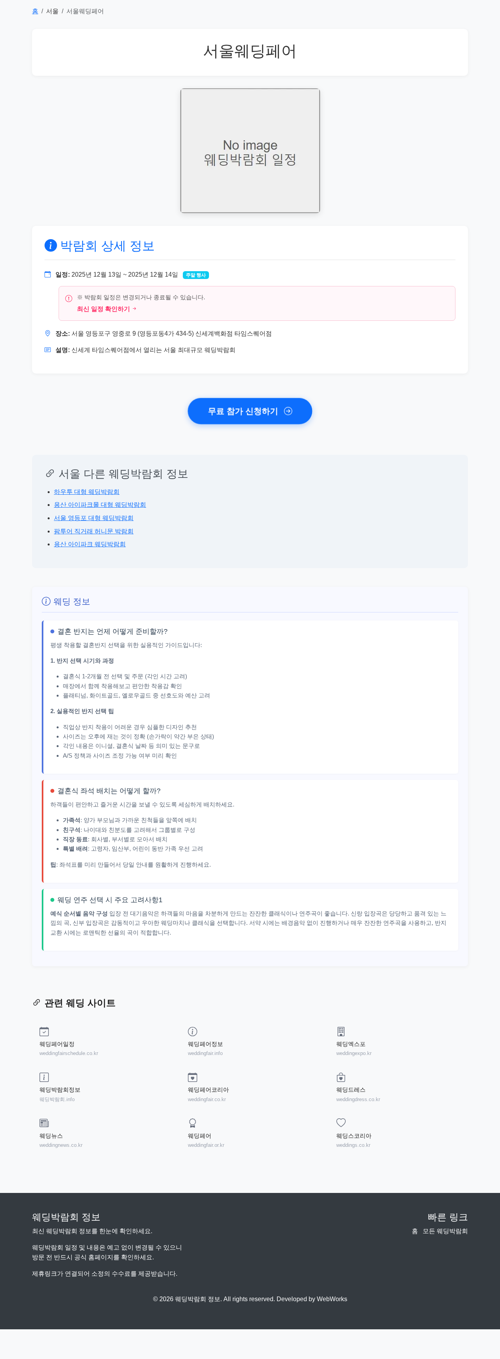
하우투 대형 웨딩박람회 (87, 491)
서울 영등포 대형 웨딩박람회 (94, 518)
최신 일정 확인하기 (103, 309)
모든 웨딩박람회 (445, 1231)
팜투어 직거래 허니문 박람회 (94, 531)
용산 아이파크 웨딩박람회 (90, 544)
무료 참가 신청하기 (244, 411)
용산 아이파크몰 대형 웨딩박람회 (100, 504)
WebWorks (332, 1299)
